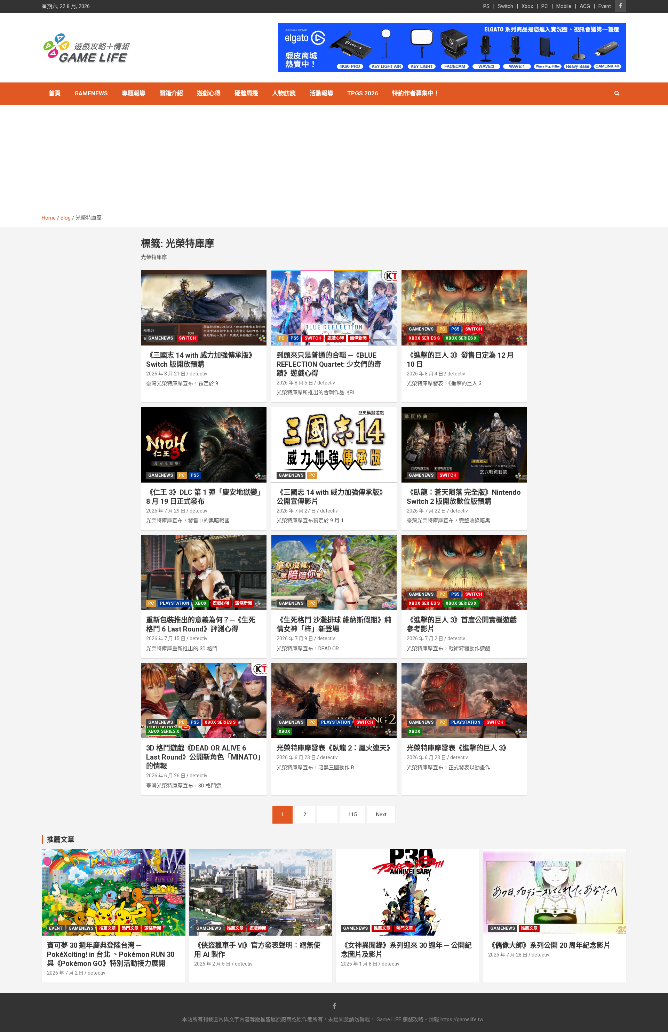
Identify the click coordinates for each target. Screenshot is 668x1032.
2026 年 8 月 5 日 (295, 383)
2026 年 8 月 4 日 (425, 373)
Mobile (563, 6)
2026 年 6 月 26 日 (165, 775)
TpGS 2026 (362, 93)
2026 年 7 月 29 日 (165, 511)
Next (381, 814)
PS (486, 6)
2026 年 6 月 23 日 (296, 757)
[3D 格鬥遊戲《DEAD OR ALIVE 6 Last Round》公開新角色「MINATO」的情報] (204, 701)
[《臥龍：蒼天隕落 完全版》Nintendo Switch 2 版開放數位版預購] (464, 445)
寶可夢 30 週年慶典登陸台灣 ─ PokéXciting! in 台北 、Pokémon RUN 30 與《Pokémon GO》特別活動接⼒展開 (110, 954)
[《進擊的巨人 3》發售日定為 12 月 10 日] (464, 308)
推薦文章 (107, 928)
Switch (505, 6)
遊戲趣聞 (257, 928)
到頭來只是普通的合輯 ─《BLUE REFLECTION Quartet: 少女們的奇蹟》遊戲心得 (329, 364)
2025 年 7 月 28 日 (507, 955)
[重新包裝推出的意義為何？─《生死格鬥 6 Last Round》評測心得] (204, 573)
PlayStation (174, 603)
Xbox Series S (424, 338)
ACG (585, 6)
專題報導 (133, 93)
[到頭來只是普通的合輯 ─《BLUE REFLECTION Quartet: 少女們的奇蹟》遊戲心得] (334, 308)
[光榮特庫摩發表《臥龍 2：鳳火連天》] (334, 701)
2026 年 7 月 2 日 (425, 638)
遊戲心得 (209, 93)
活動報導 (321, 93)
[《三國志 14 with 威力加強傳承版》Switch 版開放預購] (204, 308)
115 (352, 814)
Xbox (527, 6)
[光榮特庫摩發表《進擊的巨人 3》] (464, 701)
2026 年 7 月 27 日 (296, 511)
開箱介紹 (171, 93)
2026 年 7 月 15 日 (165, 638)
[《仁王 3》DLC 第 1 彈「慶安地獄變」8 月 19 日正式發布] (204, 445)
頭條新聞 (358, 338)
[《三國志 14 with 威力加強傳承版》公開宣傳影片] (334, 445)
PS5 (295, 338)
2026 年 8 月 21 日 (165, 373)
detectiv (198, 373)
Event (604, 6)
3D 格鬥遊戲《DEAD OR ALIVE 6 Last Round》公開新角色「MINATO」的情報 (203, 757)
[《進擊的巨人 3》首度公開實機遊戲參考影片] (464, 573)
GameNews (91, 93)
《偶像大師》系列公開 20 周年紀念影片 (549, 945)
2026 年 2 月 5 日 (212, 964)
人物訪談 (284, 93)
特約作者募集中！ (415, 93)
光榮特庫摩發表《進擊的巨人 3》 (458, 748)
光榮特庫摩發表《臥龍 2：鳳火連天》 (335, 748)
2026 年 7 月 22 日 (426, 511)
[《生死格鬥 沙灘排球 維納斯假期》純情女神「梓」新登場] (334, 573)
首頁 (55, 93)
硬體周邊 (246, 93)
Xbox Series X (461, 338)
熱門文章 (130, 928)
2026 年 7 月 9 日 (295, 638)
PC (544, 6)
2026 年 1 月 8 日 (359, 964)
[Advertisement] (334, 162)
